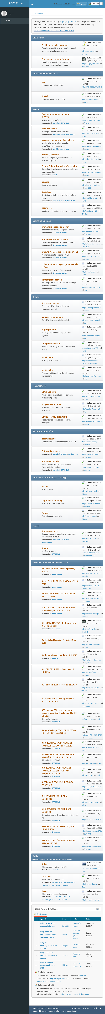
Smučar (65, 955)
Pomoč (81, 1008)
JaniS (62, 994)
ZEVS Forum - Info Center (46, 909)
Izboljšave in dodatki (51, 343)
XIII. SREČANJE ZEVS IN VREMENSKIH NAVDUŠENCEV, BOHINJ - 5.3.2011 (58, 744)
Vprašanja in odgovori (52, 279)
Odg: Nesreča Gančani (90, 884)
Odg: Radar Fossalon (89, 272)
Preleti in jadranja (48, 885)
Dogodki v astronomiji (52, 500)
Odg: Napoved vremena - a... (92, 146)
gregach (84, 136)
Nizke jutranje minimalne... (91, 120)
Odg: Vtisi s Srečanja (89, 763)
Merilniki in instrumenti (52, 317)
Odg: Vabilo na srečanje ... (91, 614)
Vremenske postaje (51, 303)
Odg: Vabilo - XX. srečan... (91, 598)
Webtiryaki (75, 1008)
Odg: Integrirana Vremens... (91, 376)
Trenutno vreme (49, 128)
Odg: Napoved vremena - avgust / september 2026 (48, 934)
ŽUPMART (87, 834)
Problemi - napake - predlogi (55, 45)
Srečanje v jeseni (88, 719)
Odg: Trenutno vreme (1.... (91, 133)
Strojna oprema (49, 392)
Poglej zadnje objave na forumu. (49, 981)
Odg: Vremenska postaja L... (92, 231)
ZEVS (44, 82)
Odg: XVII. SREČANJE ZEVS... (92, 672)
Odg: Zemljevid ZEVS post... (92, 99)
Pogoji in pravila (90, 1008)
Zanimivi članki (49, 438)
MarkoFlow (86, 66)
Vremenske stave (50, 531)
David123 (87, 457)
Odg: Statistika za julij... (90, 198)
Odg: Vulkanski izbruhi (90, 491)
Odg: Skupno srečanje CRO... (92, 831)
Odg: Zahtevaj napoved (90, 159)
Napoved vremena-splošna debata (58, 140)
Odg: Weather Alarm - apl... (91, 409)
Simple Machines (53, 1008)
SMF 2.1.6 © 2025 (39, 1008)
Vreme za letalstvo (62, 885)
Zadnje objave (42, 914)
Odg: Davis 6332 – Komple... (92, 320)
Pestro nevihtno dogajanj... (91, 467)
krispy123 (87, 188)
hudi (87, 90)
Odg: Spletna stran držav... (91, 244)
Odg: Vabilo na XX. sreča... (91, 586)
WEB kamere (47, 357)
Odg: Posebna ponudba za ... (92, 308)
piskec (86, 399)
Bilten (44, 864)
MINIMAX (84, 214)
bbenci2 (87, 311)
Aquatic (55, 658)
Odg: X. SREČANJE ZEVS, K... (92, 787)
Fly (85, 412)
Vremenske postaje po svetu (55, 239)
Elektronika (47, 370)
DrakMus (82, 976)
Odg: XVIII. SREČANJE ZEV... (91, 644)
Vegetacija (47, 208)
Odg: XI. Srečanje (88, 775)
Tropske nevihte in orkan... (91, 172)
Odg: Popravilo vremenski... (92, 287)
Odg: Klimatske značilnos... (91, 185)
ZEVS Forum (15, 3)
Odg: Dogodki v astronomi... (92, 504)
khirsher (87, 445)
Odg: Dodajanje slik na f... (91, 64)
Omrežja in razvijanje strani (54, 417)
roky (61, 149)
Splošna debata (57, 882)
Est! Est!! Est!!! (86, 589)
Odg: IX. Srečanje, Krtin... (90, 802)
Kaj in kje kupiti (49, 329)
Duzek (86, 647)
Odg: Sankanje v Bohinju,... (91, 660)
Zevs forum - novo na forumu (55, 59)
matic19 (84, 871)
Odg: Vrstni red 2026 (89, 538)
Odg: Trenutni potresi (89, 516)
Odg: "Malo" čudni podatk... (91, 396)
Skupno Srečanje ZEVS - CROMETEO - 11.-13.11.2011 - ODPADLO (59, 732)
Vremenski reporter (51, 461)
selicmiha (85, 805)
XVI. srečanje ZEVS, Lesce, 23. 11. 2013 (59, 684)
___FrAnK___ (69, 994)
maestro (85, 617)
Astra (100, 763)
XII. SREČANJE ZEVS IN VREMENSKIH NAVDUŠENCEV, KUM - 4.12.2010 (58, 756)
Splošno (45, 182)
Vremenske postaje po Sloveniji (56, 227)
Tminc (86, 102)
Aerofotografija (69, 882)
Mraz (83, 887)
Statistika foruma (45, 972)
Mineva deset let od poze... (92, 442)
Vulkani (45, 486)
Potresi (45, 513)
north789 (93, 363)
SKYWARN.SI (56, 897)
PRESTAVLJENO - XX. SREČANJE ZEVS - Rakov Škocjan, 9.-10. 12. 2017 (59, 609)
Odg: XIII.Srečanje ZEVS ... (91, 747)
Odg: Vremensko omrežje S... (92, 421)
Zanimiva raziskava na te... (91, 553)
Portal (45, 96)
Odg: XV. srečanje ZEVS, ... (91, 703)
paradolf (56, 123)
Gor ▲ (99, 1008)
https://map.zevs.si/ (68, 21)
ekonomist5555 (89, 556)
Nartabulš (85, 632)
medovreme (73, 454)
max (85, 290)
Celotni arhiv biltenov (89, 869)
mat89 (55, 149)
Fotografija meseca (51, 451)
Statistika (46, 192)
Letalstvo (46, 876)
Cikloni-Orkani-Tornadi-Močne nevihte (59, 166)
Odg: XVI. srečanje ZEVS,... (91, 688)
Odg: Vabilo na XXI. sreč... (91, 573)
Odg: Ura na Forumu (89, 51)
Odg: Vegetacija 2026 (89, 211)
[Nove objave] (37, 48)
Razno (45, 891)
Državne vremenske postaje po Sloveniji (60, 252)
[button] (33, 4)
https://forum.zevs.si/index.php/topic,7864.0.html (54, 30)
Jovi (98, 719)
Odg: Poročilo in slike (89, 629)
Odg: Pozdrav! (87, 900)
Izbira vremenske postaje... (91, 336)
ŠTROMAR (65, 123)
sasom (86, 994)
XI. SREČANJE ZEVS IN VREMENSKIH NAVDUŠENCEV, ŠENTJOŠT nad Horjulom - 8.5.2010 (57, 770)
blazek (54, 175)
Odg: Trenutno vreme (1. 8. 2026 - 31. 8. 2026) (48, 946)
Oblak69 (85, 576)
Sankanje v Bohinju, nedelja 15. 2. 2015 (59, 655)
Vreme (86, 424)
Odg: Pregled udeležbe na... (92, 846)
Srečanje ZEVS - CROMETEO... (92, 735)
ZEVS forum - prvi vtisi (59, 900)
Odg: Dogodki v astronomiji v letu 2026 (47, 965)
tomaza (84, 691)
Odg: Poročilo (87, 819)
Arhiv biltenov (56, 870)
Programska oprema (51, 404)
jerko (81, 994)
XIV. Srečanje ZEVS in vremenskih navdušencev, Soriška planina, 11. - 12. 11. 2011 (59, 713)
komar (72, 135)
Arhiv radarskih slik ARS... (90, 348)
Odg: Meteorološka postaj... (92, 256)
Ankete (45, 548)
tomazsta (85, 54)
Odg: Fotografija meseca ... (91, 454)
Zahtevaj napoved (50, 154)
